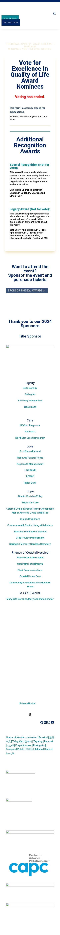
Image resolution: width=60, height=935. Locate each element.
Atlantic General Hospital (30, 557)
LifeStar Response (30, 425)
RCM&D (30, 476)
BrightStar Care (30, 502)
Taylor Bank (30, 482)
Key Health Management (30, 464)
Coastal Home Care (30, 576)
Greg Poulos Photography (30, 537)
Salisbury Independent (30, 400)
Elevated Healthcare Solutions (30, 531)
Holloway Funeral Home (30, 457)
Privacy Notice (27, 703)
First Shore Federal (30, 451)
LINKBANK (30, 470)
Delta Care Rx (30, 388)
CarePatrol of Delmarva (30, 564)
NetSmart (30, 431)
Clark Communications (30, 570)
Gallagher (30, 394)
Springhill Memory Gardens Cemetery (30, 544)
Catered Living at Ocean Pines (22, 508)
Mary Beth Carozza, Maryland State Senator (30, 599)
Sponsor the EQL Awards (25, 290)
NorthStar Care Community (30, 438)
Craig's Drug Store (30, 519)
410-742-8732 (26, 722)
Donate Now (10, 18)
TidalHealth (30, 407)
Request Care (11, 22)
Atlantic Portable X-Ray (30, 496)
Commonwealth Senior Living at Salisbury (30, 525)
